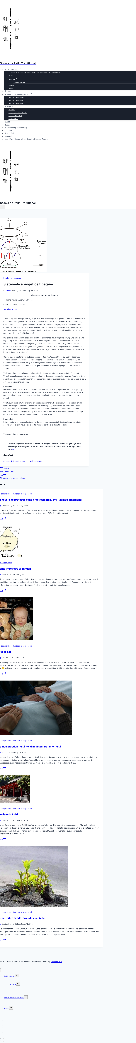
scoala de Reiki (10, 461)
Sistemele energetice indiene (12, 476)
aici (14, 449)
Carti (7, 125)
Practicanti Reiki (13, 119)
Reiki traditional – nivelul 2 (16, 100)
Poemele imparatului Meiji (16, 127)
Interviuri (11, 85)
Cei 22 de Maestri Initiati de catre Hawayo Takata (26, 139)
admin (8, 290)
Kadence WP (56, 962)
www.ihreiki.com (10, 309)
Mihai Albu (11, 110)
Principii (8, 91)
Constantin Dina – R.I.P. (15, 116)
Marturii (10, 88)
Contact (8, 136)
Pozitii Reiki (10, 133)
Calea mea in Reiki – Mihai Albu (17, 113)
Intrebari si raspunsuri (19, 82)
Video (7, 122)
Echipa (6, 1008)
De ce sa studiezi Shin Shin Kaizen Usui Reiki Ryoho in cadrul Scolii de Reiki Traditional (34, 73)
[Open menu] (2, 207)
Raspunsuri (12, 984)
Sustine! (8, 130)
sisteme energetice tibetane (29, 461)
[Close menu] (0, 970)
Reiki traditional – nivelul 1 (16, 97)
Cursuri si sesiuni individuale (14, 998)
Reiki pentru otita (7, 470)
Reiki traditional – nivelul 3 (16, 103)
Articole (10, 76)
